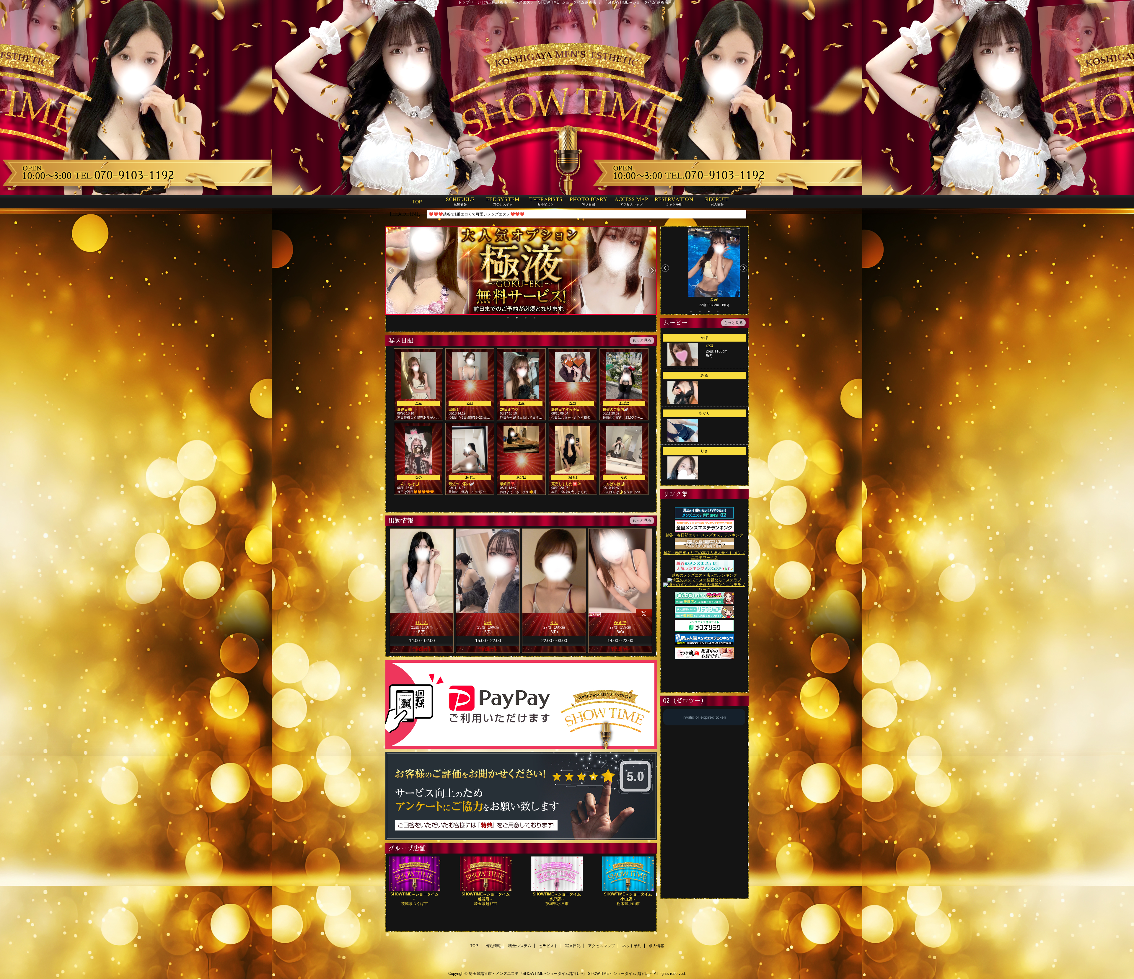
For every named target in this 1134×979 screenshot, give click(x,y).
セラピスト (548, 946)
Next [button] (652, 270)
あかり (704, 413)
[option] (521, 270)
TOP (417, 201)
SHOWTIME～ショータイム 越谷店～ (620, 973)
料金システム (519, 946)
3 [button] (526, 318)
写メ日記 (573, 946)
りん (554, 622)
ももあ (703, 299)
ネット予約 (631, 946)
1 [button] (508, 318)
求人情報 (656, 946)
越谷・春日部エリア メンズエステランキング (704, 535)
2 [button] (517, 318)
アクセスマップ (601, 946)
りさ (704, 451)
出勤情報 (493, 946)
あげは (624, 403)
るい (470, 403)
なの (572, 403)
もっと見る (733, 322)
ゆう (488, 622)
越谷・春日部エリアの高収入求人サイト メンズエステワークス (704, 555)
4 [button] (534, 318)
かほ (704, 337)
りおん (422, 622)
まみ (418, 403)
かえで (620, 622)
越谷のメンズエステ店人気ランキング (704, 575)
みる (704, 375)
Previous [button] (390, 270)
